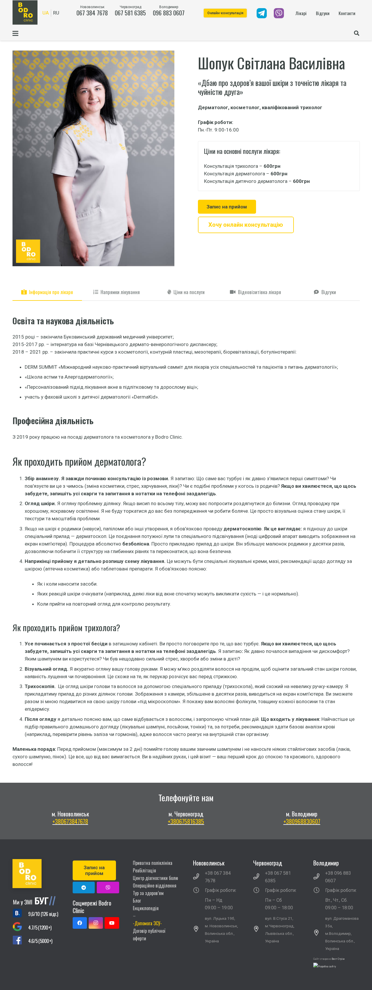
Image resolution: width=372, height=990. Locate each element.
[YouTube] (112, 923)
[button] (356, 33)
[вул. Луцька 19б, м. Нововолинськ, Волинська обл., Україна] (199, 929)
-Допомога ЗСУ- (147, 923)
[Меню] (15, 33)
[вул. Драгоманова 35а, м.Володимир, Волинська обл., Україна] (319, 933)
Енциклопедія (146, 908)
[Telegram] (84, 887)
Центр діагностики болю (155, 877)
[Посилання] (262, 13)
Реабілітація (144, 870)
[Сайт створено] (324, 966)
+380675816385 (186, 821)
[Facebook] (80, 923)
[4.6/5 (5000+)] (20, 941)
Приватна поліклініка (152, 862)
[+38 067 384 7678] (199, 877)
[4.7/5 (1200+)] (20, 927)
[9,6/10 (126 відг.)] (20, 914)
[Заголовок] (108, 887)
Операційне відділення (154, 885)
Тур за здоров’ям (148, 893)
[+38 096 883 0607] (319, 877)
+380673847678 (70, 821)
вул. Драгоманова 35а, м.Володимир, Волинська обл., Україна (342, 933)
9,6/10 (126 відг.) (43, 913)
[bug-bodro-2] (35, 901)
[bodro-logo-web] (35, 873)
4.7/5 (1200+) (39, 927)
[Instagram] (96, 923)
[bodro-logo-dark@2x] (25, 12)
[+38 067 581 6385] (259, 877)
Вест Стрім (338, 958)
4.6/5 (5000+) (40, 940)
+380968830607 (301, 821)
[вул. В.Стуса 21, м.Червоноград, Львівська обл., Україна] (259, 929)
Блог (137, 900)
